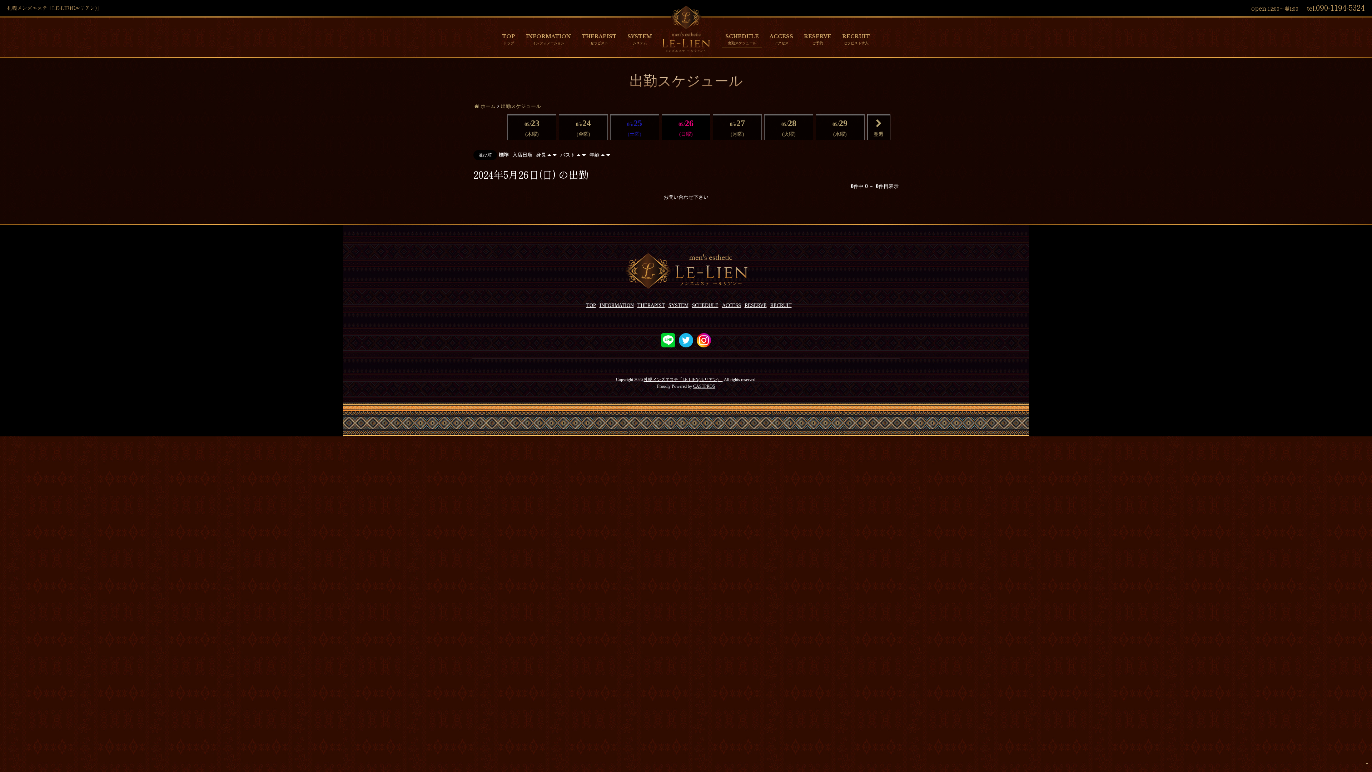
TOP (508, 36)
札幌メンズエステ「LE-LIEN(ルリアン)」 (683, 379)
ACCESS (781, 36)
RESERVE (817, 36)
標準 (504, 155)
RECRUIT (856, 36)
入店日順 (522, 155)
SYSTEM (639, 36)
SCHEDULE (742, 36)
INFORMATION (548, 36)
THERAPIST (599, 36)
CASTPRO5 (704, 386)
